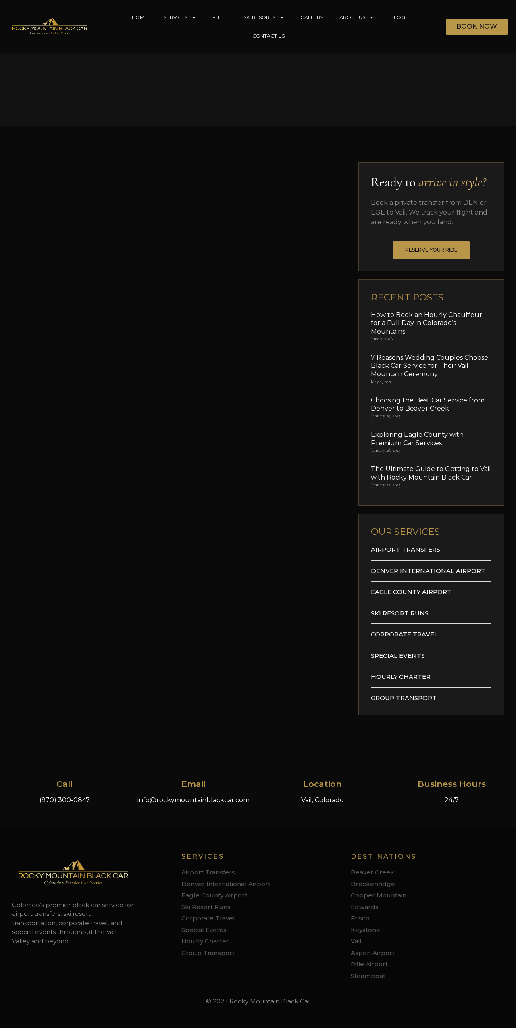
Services (175, 17)
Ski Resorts (259, 17)
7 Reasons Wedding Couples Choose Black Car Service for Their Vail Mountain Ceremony (429, 366)
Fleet (219, 17)
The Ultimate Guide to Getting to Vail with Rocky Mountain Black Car (431, 473)
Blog (397, 17)
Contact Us (268, 36)
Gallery (311, 17)
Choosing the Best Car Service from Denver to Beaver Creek (428, 404)
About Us (352, 17)
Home (140, 17)
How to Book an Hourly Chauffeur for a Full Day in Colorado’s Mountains (426, 323)
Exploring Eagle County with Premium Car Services (417, 439)
